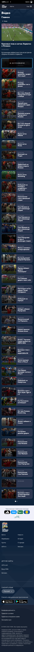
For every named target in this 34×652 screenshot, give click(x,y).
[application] (17, 32)
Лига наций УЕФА (4, 6)
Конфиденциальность (8, 610)
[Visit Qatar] (17, 516)
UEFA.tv (4, 546)
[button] (29, 6)
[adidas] (7, 512)
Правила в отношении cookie (11, 616)
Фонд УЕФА (5, 569)
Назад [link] (5, 21)
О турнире (21, 542)
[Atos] (14, 512)
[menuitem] (17, 6)
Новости (20, 535)
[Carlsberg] (20, 512)
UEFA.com (5, 565)
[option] (17, 63)
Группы (4, 542)
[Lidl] (27, 512)
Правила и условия (8, 613)
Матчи (4, 535)
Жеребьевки (5, 539)
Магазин (20, 546)
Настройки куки (6, 620)
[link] (12, 6)
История (20, 539)
